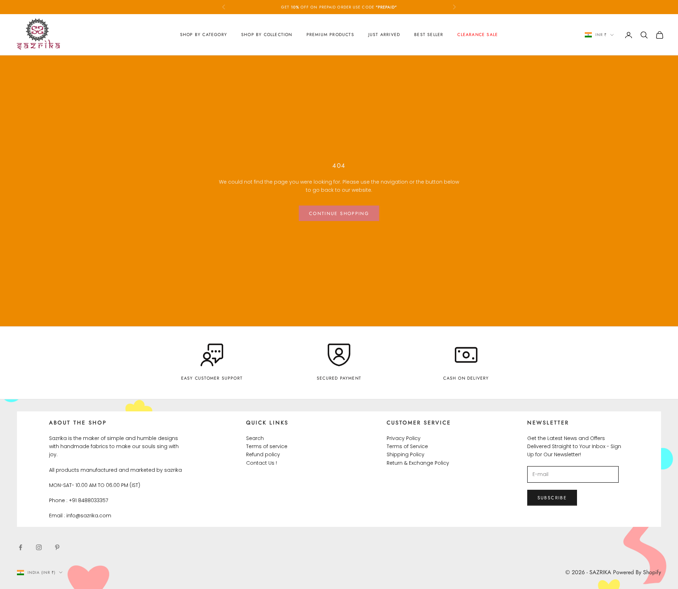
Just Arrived (384, 34)
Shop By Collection (266, 34)
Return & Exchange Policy (418, 462)
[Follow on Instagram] (38, 547)
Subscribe (552, 497)
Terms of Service (407, 446)
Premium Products (330, 34)
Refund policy (263, 454)
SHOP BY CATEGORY (203, 34)
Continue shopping (339, 213)
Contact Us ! (261, 462)
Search (255, 438)
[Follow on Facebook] (20, 547)
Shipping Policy (405, 454)
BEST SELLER (428, 34)
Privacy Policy (404, 438)
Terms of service (266, 446)
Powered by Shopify (637, 572)
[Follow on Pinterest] (57, 547)
